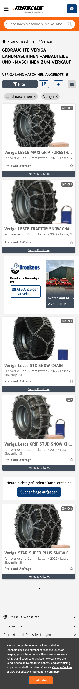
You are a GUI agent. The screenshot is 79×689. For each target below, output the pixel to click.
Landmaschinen (23, 41)
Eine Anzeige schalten (72, 8)
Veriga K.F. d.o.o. (39, 174)
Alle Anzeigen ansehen (28, 291)
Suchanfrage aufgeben (39, 492)
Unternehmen (13, 626)
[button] (20, 84)
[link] (38, 125)
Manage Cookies (62, 667)
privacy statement (32, 671)
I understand (40, 680)
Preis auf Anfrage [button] (17, 166)
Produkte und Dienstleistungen (27, 635)
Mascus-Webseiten (25, 617)
